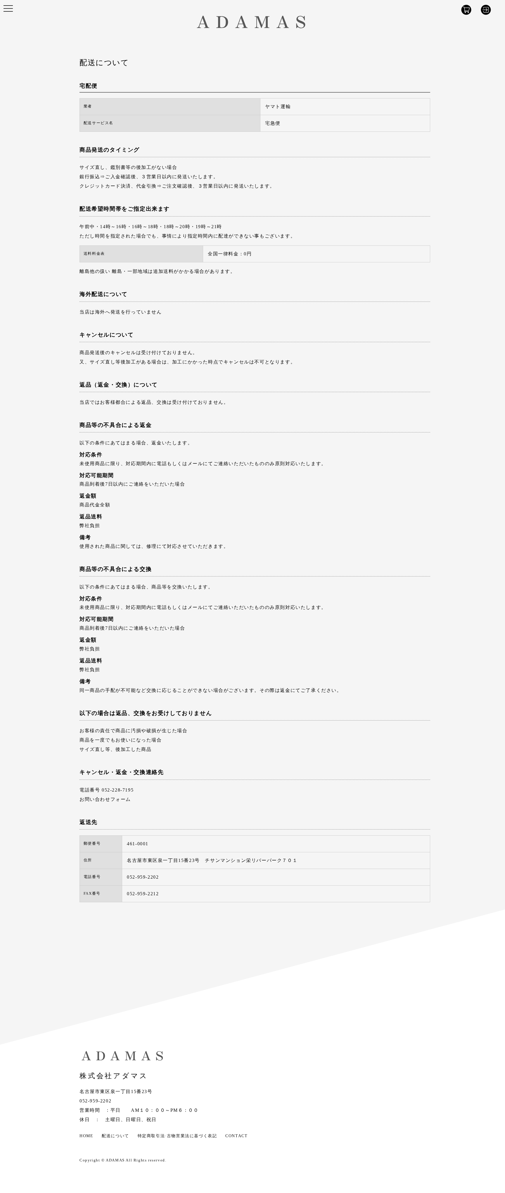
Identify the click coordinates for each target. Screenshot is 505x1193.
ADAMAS (115, 1160)
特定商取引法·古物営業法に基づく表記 (177, 1135)
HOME (86, 1135)
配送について (115, 1135)
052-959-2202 (95, 1100)
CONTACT (236, 1135)
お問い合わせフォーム (105, 799)
